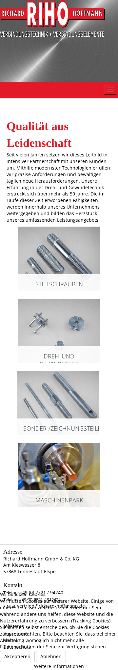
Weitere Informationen (59, 666)
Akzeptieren (17, 656)
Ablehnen (51, 656)
